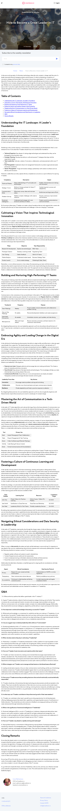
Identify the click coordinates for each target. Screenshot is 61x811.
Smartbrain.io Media (30, 12)
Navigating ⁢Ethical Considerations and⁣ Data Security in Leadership (22, 112)
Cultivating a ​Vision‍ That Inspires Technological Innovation (20, 103)
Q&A (5, 114)
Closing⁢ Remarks (9, 116)
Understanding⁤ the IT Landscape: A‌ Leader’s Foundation (19, 101)
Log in (57, 3)
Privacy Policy (44, 800)
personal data (16, 64)
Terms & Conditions (45, 798)
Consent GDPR (44, 803)
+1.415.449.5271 (6, 801)
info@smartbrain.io (45, 806)
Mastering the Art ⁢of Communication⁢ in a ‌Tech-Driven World (20, 108)
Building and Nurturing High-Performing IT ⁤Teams (18, 104)
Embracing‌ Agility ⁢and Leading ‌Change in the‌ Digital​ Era (19, 106)
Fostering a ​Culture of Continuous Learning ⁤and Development (20, 110)
